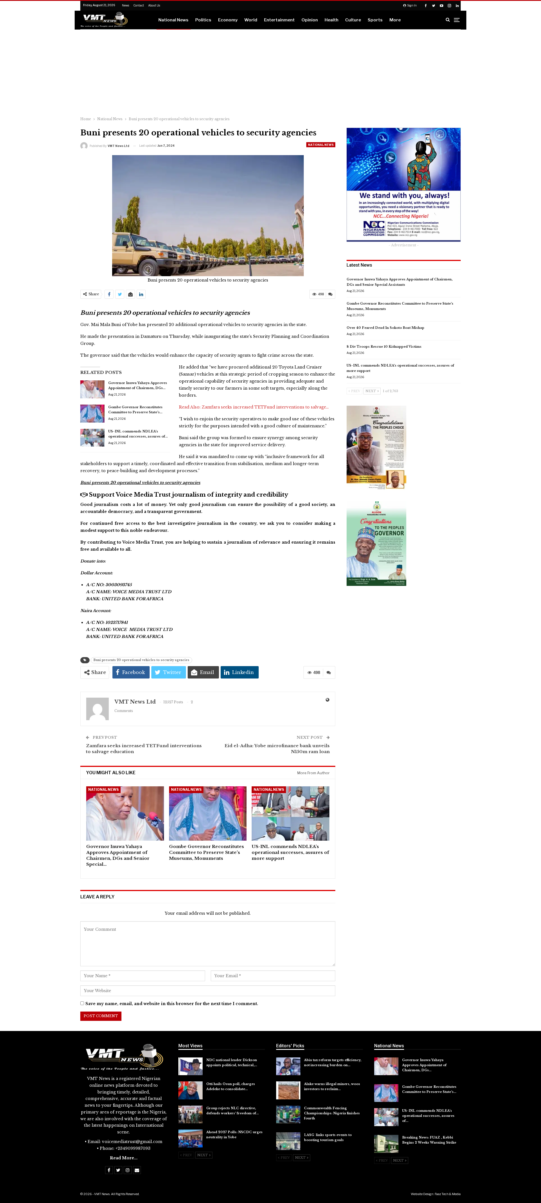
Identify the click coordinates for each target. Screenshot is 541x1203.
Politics (203, 20)
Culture (353, 20)
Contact (138, 5)
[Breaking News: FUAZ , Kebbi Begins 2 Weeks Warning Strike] (386, 1144)
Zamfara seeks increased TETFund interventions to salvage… (265, 407)
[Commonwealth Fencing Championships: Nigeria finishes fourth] (288, 1115)
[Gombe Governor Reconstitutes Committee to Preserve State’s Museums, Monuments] (92, 414)
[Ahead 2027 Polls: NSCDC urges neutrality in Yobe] (190, 1139)
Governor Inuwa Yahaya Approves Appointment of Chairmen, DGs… (424, 1065)
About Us (154, 5)
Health (331, 20)
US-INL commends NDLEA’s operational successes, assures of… (428, 1116)
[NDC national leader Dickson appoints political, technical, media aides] (190, 1066)
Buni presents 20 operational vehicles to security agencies (141, 660)
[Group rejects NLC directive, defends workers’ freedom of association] (190, 1115)
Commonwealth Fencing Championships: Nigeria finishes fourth (332, 1113)
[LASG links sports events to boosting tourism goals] (288, 1141)
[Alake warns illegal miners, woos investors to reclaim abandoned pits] (288, 1090)
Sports (375, 20)
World (250, 20)
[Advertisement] (270, 71)
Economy (228, 20)
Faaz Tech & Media (448, 1194)
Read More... (124, 1157)
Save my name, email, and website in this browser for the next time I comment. (171, 1003)
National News (173, 20)
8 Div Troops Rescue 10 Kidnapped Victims (384, 347)
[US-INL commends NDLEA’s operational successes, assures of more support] (92, 438)
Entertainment (279, 20)
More (395, 20)
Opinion (309, 20)
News (125, 5)
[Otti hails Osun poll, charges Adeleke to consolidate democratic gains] (190, 1090)
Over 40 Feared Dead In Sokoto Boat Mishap (385, 328)
